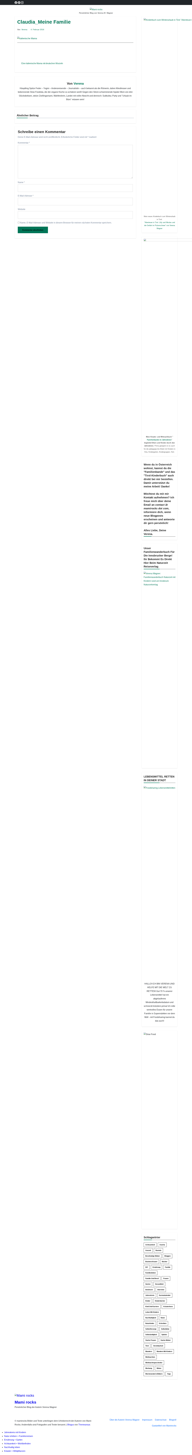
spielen (164, 1335)
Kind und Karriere (152, 1306)
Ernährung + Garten (13, 1440)
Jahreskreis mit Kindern (15, 1432)
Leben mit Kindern (152, 1312)
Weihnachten (150, 1357)
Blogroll (172, 1420)
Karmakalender (165, 1295)
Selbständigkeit (151, 1335)
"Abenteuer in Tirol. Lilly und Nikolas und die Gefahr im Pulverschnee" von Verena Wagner (159, 225)
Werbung (148, 1368)
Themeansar (84, 1425)
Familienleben (150, 1273)
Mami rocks (25, 1402)
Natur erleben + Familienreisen (18, 1436)
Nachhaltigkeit (150, 1318)
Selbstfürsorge (150, 1329)
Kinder (147, 1301)
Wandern (148, 1351)
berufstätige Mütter (152, 1256)
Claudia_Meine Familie (44, 22)
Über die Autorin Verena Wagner (124, 1420)
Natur (163, 1318)
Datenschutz (161, 1420)
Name (21, 182)
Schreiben (162, 1323)
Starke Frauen (150, 1340)
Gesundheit (159, 1284)
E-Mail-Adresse (25, 196)
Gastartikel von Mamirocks (164, 1426)
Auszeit (148, 1250)
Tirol (147, 1346)
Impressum (147, 1420)
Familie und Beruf (152, 1278)
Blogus (70, 1425)
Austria (162, 1245)
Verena (24, 29)
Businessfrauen (151, 1262)
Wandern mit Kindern (164, 1351)
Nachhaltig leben (12, 1447)
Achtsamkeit (150, 1245)
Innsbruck (149, 1290)
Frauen (165, 1278)
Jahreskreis (149, 1295)
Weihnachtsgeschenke (153, 1363)
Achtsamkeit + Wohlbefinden (17, 1443)
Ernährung (156, 1267)
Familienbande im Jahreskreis (159, 440)
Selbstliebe (165, 1329)
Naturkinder (149, 1323)
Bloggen (167, 1256)
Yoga (169, 1374)
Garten (147, 1284)
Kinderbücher (160, 1301)
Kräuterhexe (168, 1306)
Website (21, 209)
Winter (159, 1368)
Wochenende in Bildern (153, 1374)
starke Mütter (166, 1340)
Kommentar (24, 143)
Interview (160, 1290)
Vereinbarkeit (158, 1346)
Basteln (158, 1250)
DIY (146, 1267)
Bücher (164, 1262)
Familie (167, 1267)
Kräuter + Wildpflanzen (14, 1451)
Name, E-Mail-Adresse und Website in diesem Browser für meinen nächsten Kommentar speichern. (66, 223)
